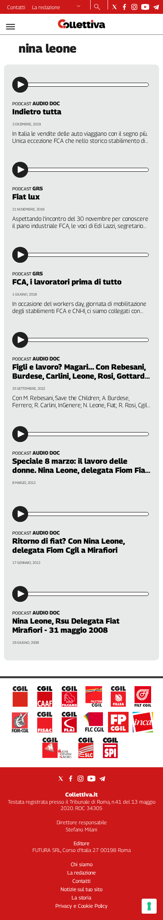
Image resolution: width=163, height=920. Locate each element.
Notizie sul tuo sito (81, 889)
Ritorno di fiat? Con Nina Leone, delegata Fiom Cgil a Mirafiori (68, 545)
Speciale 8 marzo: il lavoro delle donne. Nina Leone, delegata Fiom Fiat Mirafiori (80, 470)
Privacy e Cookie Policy (81, 906)
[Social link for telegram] (156, 7)
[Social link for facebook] (124, 7)
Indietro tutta (36, 111)
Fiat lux (26, 196)
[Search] (97, 7)
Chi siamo (82, 864)
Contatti (16, 7)
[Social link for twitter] (115, 7)
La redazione (46, 7)
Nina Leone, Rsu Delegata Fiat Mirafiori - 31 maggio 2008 (65, 625)
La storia (81, 897)
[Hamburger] (10, 26)
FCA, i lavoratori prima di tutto (66, 281)
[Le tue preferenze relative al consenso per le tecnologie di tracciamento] (149, 906)
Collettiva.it (81, 794)
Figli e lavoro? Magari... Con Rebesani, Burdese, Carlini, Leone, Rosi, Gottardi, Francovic (80, 375)
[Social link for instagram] (134, 7)
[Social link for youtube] (145, 7)
